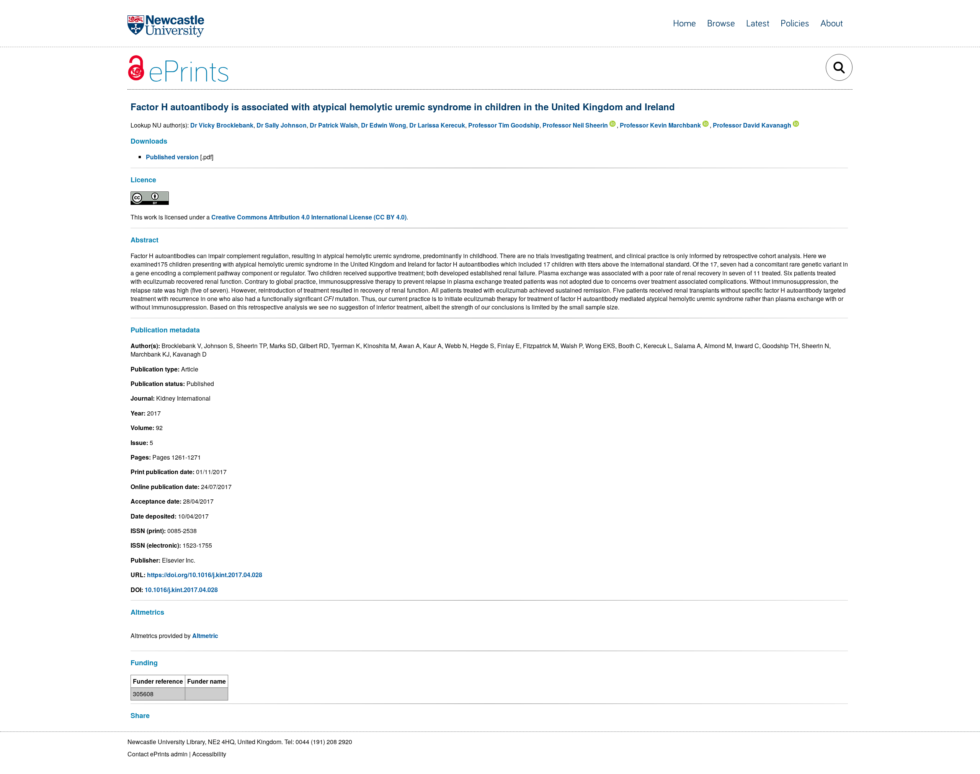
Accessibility (209, 753)
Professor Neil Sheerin (575, 125)
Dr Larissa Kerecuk (437, 125)
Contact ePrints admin (157, 753)
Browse (721, 23)
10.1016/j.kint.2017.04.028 (181, 589)
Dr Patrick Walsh (334, 125)
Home (684, 23)
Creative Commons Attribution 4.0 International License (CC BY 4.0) (309, 217)
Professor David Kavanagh (752, 125)
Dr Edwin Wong (383, 125)
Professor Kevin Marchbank (660, 125)
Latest (757, 23)
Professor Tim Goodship (503, 125)
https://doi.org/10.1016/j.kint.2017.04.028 (204, 574)
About (831, 23)
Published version (172, 156)
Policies (795, 23)
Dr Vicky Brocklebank (221, 125)
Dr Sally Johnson (281, 125)
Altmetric (205, 635)
